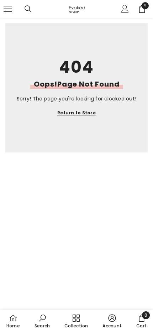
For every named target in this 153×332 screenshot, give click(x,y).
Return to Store (76, 113)
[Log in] (125, 9)
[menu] (8, 9)
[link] (42, 321)
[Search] (28, 9)
